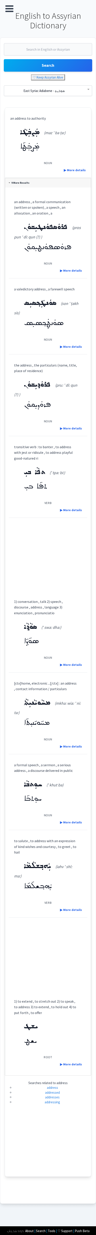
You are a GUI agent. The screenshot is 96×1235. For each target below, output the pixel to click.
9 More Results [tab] (20, 182)
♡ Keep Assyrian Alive (48, 77)
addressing (52, 1102)
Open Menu (9, 8)
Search (48, 65)
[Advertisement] (48, 554)
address (52, 1087)
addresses (52, 1097)
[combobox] (48, 51)
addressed (52, 1092)
